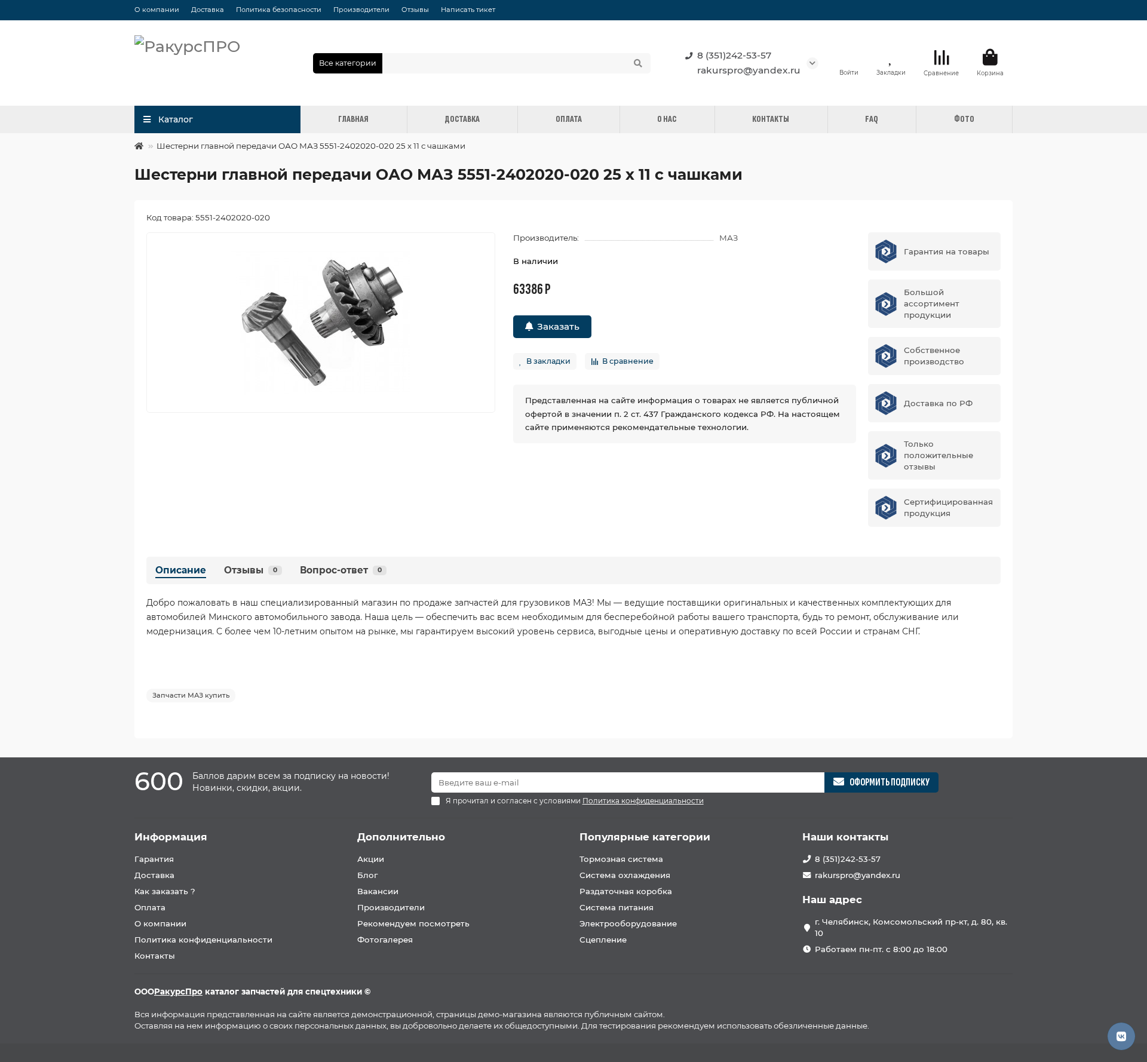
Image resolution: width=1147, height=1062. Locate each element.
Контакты (154, 955)
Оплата (149, 907)
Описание (180, 570)
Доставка (207, 9)
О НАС (666, 119)
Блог (367, 875)
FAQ (871, 119)
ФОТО (964, 119)
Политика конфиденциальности (203, 939)
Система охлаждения (624, 875)
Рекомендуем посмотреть (413, 923)
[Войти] (848, 57)
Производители (361, 9)
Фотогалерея (385, 939)
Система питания (616, 907)
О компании (156, 9)
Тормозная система (621, 859)
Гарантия (154, 859)
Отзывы (415, 9)
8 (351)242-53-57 (734, 55)
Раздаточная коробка (625, 891)
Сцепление (603, 939)
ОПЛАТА (569, 119)
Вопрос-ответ (341, 570)
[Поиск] (638, 63)
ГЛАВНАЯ (353, 119)
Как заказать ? (164, 891)
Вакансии (377, 891)
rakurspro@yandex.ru (749, 70)
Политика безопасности (278, 9)
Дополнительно (401, 837)
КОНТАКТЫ (770, 119)
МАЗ (728, 238)
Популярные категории (644, 837)
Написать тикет (468, 9)
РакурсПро (178, 991)
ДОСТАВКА (462, 119)
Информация (170, 837)
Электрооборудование (628, 923)
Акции (370, 859)
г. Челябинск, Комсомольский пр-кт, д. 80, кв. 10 (911, 927)
